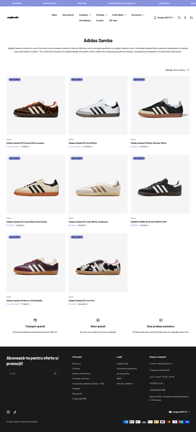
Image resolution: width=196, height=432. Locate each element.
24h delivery (85, 20)
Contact (100, 20)
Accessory (136, 15)
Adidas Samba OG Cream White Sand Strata (26, 221)
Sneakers (83, 15)
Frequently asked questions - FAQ (88, 383)
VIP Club (113, 20)
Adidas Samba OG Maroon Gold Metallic (24, 300)
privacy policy (123, 373)
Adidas (8, 139)
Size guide (77, 393)
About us (76, 363)
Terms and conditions (127, 368)
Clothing (100, 15)
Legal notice (122, 363)
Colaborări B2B (79, 398)
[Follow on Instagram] (8, 412)
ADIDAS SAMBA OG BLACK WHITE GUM (148, 221)
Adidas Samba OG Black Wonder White (149, 143)
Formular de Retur (80, 378)
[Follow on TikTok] (15, 412)
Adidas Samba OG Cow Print (82, 300)
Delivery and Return (81, 373)
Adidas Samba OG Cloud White (83, 143)
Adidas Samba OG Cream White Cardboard (88, 221)
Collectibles (117, 15)
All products (68, 15)
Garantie (76, 388)
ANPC (119, 378)
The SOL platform (125, 383)
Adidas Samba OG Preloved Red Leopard (25, 143)
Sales (54, 15)
